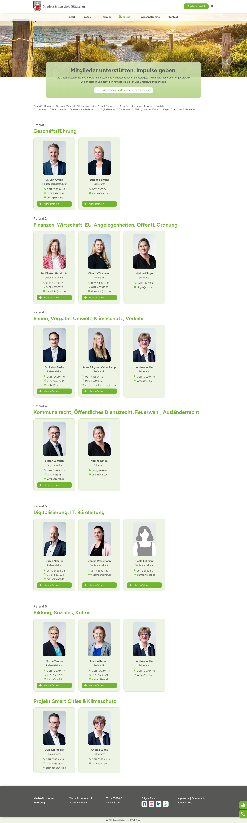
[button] (196, 6)
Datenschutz (198, 798)
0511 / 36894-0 (113, 798)
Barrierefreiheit (185, 802)
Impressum (183, 798)
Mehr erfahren (51, 203)
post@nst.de (112, 802)
